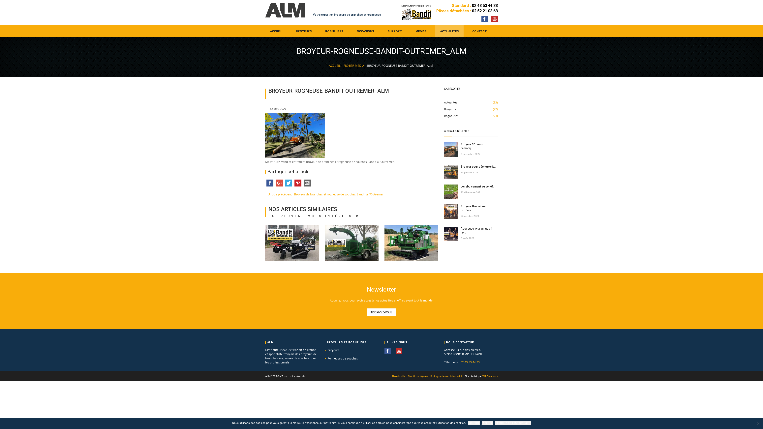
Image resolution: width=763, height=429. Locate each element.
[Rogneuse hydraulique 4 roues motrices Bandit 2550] (451, 234)
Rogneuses (334, 31)
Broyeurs (304, 31)
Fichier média (354, 66)
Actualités (449, 31)
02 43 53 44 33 (485, 5)
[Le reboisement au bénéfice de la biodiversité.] (451, 192)
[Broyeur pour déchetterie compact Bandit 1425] (451, 172)
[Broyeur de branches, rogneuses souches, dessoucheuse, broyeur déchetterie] (285, 10)
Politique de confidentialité (446, 376)
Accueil (276, 31)
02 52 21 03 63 (485, 11)
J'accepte (474, 423)
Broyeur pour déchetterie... (479, 166)
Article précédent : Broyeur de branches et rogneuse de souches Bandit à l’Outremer (325, 194)
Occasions (365, 31)
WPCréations (490, 376)
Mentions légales (418, 376)
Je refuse (487, 423)
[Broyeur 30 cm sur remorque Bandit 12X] (451, 149)
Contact (479, 31)
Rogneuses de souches (342, 358)
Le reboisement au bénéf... (478, 186)
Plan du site (398, 376)
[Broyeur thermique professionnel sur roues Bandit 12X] (451, 211)
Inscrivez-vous (381, 312)
